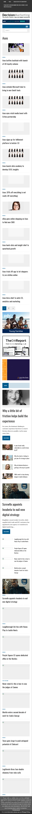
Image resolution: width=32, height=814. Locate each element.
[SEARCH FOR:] (16, 30)
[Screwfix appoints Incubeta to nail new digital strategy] (16, 497)
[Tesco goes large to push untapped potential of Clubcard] (16, 735)
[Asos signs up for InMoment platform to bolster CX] (16, 130)
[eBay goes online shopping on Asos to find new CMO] (16, 209)
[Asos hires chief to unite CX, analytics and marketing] (16, 288)
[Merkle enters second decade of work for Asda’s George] (7, 571)
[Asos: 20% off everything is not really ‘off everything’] (16, 183)
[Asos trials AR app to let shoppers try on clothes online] (16, 262)
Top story (5, 680)
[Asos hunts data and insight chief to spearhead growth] (16, 235)
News (3, 57)
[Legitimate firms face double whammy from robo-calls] (16, 764)
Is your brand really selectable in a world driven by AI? (21, 448)
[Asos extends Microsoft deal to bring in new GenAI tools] (16, 77)
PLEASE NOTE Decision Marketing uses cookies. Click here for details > (16, 5)
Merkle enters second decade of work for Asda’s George (21, 570)
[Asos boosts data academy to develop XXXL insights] (16, 156)
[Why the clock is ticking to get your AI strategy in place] (7, 459)
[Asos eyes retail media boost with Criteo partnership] (16, 103)
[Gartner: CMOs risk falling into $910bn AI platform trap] (16, 792)
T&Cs (10, 1)
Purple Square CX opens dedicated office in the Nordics (20, 550)
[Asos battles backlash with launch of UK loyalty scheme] (16, 51)
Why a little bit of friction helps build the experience (15, 415)
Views (5, 385)
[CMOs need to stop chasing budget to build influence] (7, 478)
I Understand (16, 810)
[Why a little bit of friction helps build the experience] (16, 404)
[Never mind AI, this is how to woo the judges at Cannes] (7, 562)
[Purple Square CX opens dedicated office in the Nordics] (7, 552)
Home (5, 1)
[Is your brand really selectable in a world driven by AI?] (7, 449)
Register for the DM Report (20, 1)
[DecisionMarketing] (16, 16)
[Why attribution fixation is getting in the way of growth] (7, 469)
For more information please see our (16, 812)
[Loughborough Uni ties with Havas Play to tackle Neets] (7, 542)
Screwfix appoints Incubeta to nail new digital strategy (13, 509)
